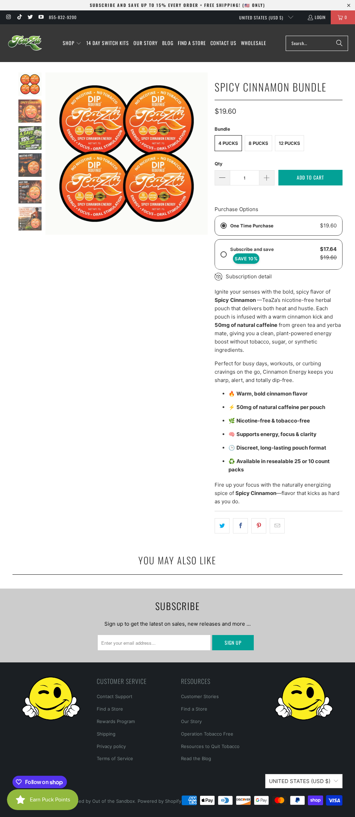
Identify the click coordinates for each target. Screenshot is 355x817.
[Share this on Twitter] (222, 525)
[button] (72, 43)
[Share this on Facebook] (240, 525)
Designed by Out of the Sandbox (99, 801)
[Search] (339, 43)
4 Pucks (228, 143)
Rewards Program (116, 721)
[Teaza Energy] (25, 43)
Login (320, 17)
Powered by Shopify (159, 801)
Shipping (106, 734)
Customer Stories (200, 696)
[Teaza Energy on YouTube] (41, 17)
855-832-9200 (63, 17)
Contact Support (114, 696)
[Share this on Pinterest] (258, 525)
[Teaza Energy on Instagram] (8, 17)
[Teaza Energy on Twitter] (30, 17)
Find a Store (110, 709)
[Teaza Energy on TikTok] (19, 17)
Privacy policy (111, 746)
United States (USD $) (262, 17)
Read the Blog (196, 758)
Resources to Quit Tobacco (210, 746)
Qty (219, 163)
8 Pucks (258, 143)
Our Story (191, 721)
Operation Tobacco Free (207, 734)
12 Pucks (289, 143)
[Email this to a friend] (277, 525)
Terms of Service (115, 758)
